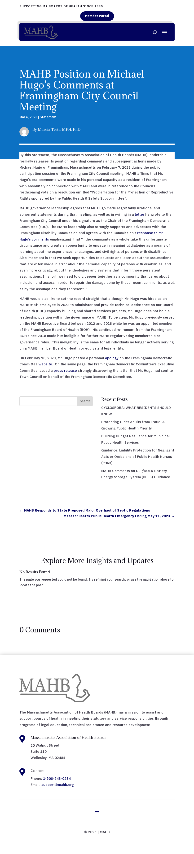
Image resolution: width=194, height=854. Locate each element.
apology (112, 358)
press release (65, 370)
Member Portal (97, 16)
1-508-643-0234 (57, 778)
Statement (48, 117)
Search (85, 401)
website (45, 364)
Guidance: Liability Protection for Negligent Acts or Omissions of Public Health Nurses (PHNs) (137, 456)
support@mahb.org (57, 784)
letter (139, 214)
